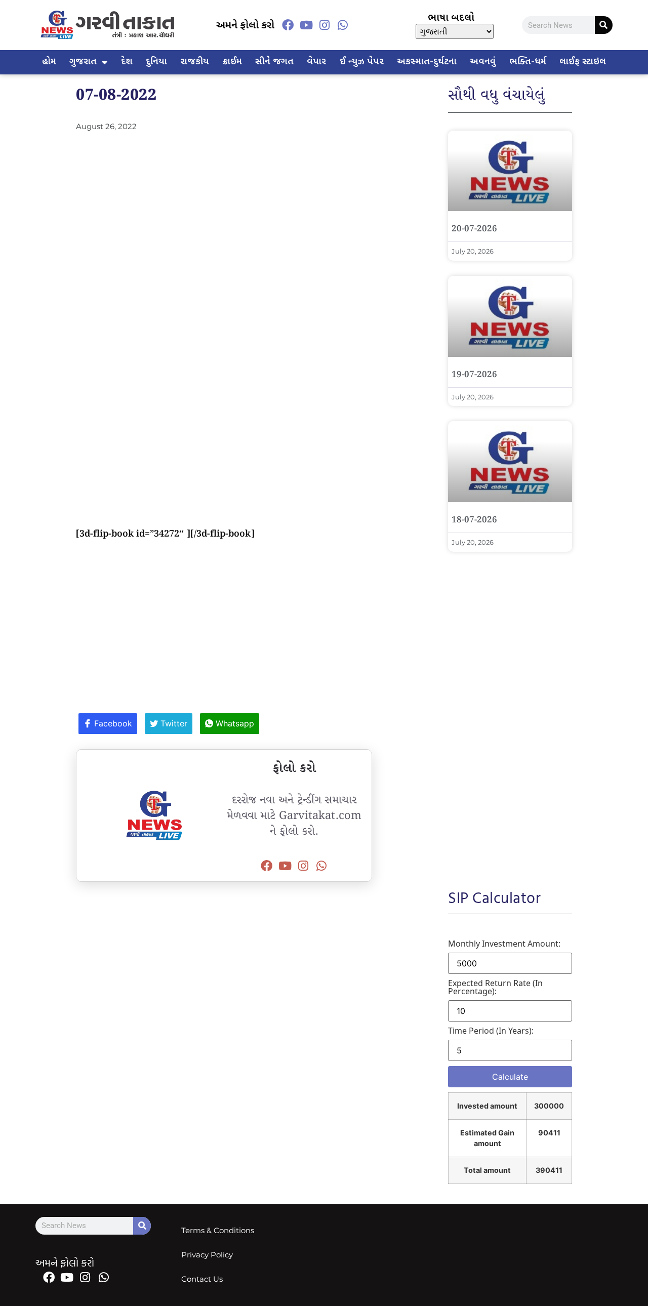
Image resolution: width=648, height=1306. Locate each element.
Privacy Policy (207, 1254)
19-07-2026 (474, 375)
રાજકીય (194, 62)
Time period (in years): (491, 1031)
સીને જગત (274, 62)
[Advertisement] (224, 208)
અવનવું (483, 62)
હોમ (49, 62)
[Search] (604, 25)
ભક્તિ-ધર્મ (527, 62)
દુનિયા (156, 62)
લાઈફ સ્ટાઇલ (582, 62)
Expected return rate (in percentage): (495, 987)
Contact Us (202, 1279)
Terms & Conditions (217, 1230)
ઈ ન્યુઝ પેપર (362, 62)
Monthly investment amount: (504, 944)
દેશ (127, 62)
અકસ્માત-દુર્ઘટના (427, 62)
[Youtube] (306, 25)
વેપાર (316, 62)
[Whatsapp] (343, 25)
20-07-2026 (474, 229)
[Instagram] (324, 25)
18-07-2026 (474, 520)
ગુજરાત (83, 62)
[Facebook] (287, 25)
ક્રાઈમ (232, 62)
